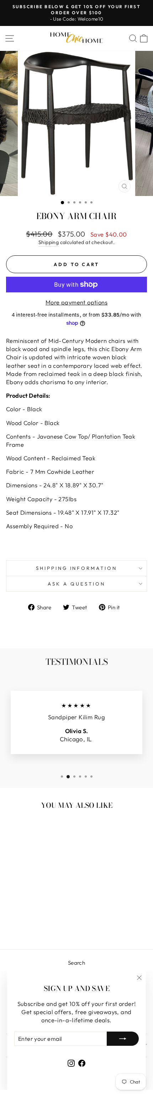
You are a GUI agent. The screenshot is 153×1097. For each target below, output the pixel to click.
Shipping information (76, 568)
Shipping (48, 242)
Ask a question (76, 584)
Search (76, 962)
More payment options (76, 302)
